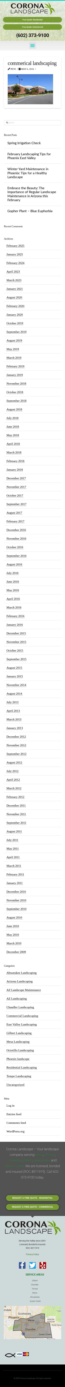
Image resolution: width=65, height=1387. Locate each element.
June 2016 (12, 581)
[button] (32, 45)
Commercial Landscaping (22, 1015)
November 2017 (16, 486)
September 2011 (16, 822)
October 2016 (14, 547)
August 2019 (14, 340)
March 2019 (13, 357)
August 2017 (14, 512)
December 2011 (16, 805)
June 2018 (12, 426)
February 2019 (15, 366)
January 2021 (14, 288)
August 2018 (14, 409)
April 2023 (13, 271)
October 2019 (14, 323)
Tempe (50, 1155)
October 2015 (14, 650)
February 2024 (15, 263)
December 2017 (16, 478)
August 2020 (14, 297)
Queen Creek (14, 1166)
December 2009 (16, 952)
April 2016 (13, 598)
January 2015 (14, 676)
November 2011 (16, 814)
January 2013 (14, 728)
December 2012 (16, 736)
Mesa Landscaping (17, 1041)
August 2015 (14, 667)
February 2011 (15, 874)
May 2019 (12, 349)
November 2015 (16, 641)
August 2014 (14, 693)
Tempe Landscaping (18, 1076)
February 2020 (15, 306)
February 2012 (15, 797)
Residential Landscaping (21, 1067)
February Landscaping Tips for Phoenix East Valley (29, 156)
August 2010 (14, 917)
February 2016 (15, 616)
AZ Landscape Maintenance (23, 990)
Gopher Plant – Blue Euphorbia (29, 211)
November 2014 (16, 685)
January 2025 (14, 254)
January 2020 (14, 314)
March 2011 (13, 865)
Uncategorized (15, 1084)
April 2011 (13, 857)
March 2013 (13, 719)
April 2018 (13, 443)
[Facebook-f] (22, 1265)
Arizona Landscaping (19, 981)
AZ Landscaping (16, 998)
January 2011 (14, 883)
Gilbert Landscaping (19, 1033)
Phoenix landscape (17, 1058)
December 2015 (16, 633)
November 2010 (16, 900)
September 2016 (16, 555)
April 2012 (13, 779)
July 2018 (12, 418)
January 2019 (14, 375)
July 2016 (12, 573)
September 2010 (16, 908)
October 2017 (14, 495)
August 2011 (14, 831)
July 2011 (12, 840)
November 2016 (16, 538)
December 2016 (16, 530)
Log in (10, 1105)
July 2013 (12, 702)
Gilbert (27, 1160)
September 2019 (16, 331)
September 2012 (16, 753)
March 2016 (13, 607)
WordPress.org (15, 1131)
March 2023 (13, 280)
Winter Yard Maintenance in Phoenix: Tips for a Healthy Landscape (27, 173)
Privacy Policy (32, 1254)
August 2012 (14, 762)
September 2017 (16, 504)
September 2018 (16, 400)
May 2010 (12, 934)
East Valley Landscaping (21, 1024)
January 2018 (14, 469)
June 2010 (12, 926)
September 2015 (16, 659)
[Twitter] (32, 1265)
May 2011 (12, 848)
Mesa (39, 1155)
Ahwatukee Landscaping (21, 972)
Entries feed (13, 1114)
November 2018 (16, 383)
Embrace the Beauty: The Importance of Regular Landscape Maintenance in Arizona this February (31, 194)
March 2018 (13, 452)
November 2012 (16, 745)
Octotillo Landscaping (20, 1050)
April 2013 (13, 710)
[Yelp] (42, 1265)
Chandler (14, 1160)
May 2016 (12, 590)
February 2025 (15, 245)
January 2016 (14, 624)
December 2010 (16, 891)
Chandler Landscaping (20, 1007)
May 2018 (12, 435)
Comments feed (16, 1122)
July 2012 (12, 771)
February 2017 (15, 521)
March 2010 (13, 943)
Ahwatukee (42, 1160)
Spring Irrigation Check (24, 143)
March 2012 (13, 788)
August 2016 (14, 564)
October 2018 (14, 392)
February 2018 (15, 461)
